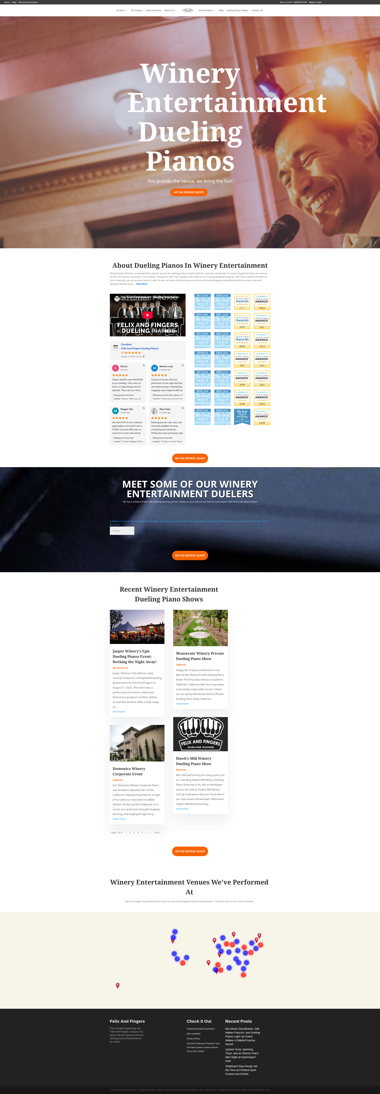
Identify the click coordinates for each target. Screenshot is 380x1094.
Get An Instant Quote (189, 192)
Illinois (156, 521)
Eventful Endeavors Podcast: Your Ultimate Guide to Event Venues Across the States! (203, 1047)
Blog (221, 10)
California (115, 521)
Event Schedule (153, 10)
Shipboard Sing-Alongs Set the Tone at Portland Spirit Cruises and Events (241, 1070)
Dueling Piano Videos (237, 10)
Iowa (162, 521)
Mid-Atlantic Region (209, 521)
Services (121, 10)
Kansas (169, 521)
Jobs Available (194, 1033)
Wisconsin (115, 524)
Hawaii (149, 521)
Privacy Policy (193, 1038)
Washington (263, 521)
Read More (141, 283)
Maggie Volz (127, 409)
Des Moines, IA (120, 667)
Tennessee (244, 521)
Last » (157, 832)
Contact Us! (257, 10)
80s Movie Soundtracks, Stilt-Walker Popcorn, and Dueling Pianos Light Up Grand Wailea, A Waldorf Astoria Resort (242, 1036)
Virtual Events (206, 10)
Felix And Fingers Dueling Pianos (140, 348)
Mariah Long (166, 366)
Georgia (141, 521)
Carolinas (125, 521)
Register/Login (315, 2)
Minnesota (224, 521)
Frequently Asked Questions (201, 1028)
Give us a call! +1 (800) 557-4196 (293, 2)
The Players (137, 10)
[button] (118, 986)
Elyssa (124, 366)
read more (119, 711)
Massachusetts (191, 521)
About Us (169, 10)
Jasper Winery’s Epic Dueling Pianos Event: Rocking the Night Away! (135, 656)
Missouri (234, 521)
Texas (253, 521)
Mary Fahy (165, 409)
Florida (133, 521)
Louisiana (178, 521)
